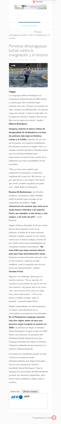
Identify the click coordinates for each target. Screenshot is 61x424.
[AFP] (17, 398)
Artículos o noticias (24, 31)
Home (11, 31)
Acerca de (15, 391)
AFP (19, 59)
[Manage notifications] (54, 417)
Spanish (39, 2)
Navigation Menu (29, 26)
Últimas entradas (30, 391)
